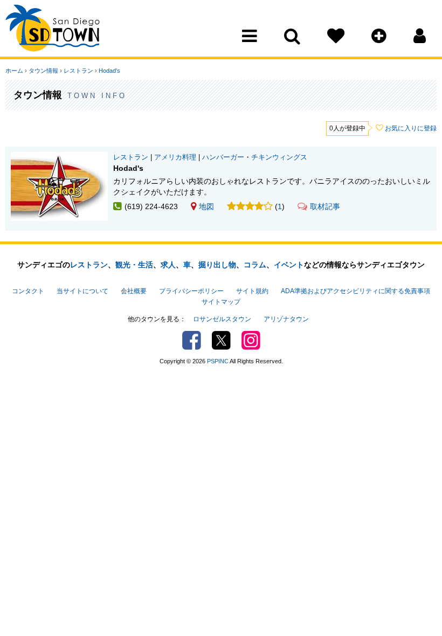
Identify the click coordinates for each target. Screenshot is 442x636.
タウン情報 (43, 70)
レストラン (78, 70)
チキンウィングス (279, 157)
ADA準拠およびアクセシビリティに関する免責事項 (355, 291)
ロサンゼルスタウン (222, 319)
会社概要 (134, 291)
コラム (255, 264)
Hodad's (109, 70)
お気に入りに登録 (411, 128)
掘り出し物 (217, 264)
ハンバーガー (223, 157)
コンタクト (28, 291)
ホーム (14, 70)
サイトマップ (221, 302)
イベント (289, 264)
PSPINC (218, 361)
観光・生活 (134, 264)
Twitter (221, 340)
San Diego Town (52, 30)
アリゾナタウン (286, 319)
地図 (206, 206)
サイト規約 (252, 291)
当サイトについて (82, 291)
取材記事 (325, 206)
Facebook (191, 340)
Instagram (250, 340)
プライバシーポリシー (191, 291)
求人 (168, 264)
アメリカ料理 (175, 157)
